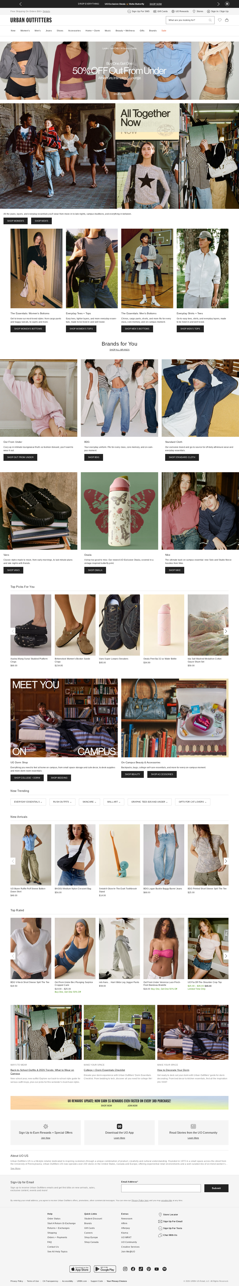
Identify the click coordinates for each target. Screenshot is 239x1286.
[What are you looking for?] (210, 20)
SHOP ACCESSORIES (162, 774)
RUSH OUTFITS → (62, 802)
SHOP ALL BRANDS (120, 350)
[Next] (225, 631)
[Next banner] (218, 4)
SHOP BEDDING (59, 778)
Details (46, 11)
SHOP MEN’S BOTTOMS (137, 329)
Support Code (97, 1281)
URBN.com (82, 1281)
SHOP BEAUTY (132, 774)
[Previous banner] (20, 4)
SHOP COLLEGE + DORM (27, 778)
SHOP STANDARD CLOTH (182, 457)
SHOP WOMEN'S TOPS (81, 329)
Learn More (119, 1138)
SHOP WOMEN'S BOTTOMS (28, 329)
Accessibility (67, 1281)
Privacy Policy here (140, 1200)
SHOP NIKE (175, 570)
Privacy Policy (16, 1281)
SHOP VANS (13, 570)
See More (15, 1168)
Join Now (45, 1138)
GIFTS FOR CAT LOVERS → (193, 802)
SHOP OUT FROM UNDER (20, 457)
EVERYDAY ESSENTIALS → (28, 802)
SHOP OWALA (95, 570)
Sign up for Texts (172, 1228)
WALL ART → (114, 802)
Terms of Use (33, 1281)
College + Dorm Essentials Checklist (104, 1070)
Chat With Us (170, 1235)
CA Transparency (50, 1281)
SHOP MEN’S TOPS (190, 329)
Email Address (129, 1182)
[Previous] (13, 631)
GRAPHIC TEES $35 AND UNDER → (149, 802)
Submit (216, 1188)
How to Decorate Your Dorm (173, 1070)
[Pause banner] (227, 4)
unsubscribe (166, 1200)
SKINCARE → (89, 802)
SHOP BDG (93, 457)
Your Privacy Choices (117, 1281)
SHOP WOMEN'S (15, 221)
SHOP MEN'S (41, 221)
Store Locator (170, 1214)
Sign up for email (172, 1221)
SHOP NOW (156, 4)
